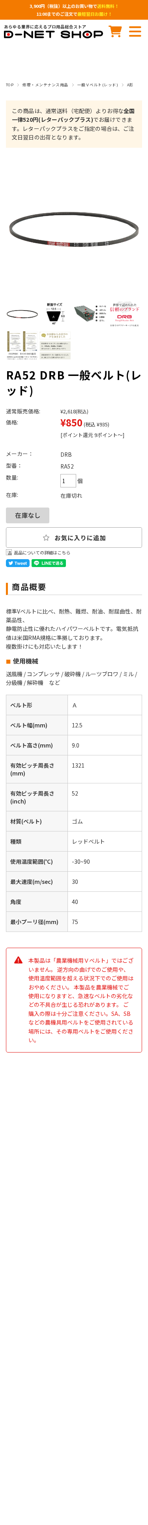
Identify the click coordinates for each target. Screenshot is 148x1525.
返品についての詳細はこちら (42, 552)
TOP (9, 84)
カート (115, 31)
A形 (130, 84)
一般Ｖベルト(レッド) (97, 84)
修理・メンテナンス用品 (45, 84)
